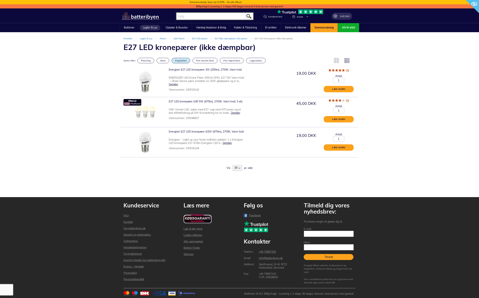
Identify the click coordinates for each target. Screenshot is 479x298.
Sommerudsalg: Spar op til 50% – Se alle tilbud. (216, 2)
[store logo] (140, 16)
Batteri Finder (192, 248)
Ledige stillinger (193, 235)
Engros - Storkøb (133, 266)
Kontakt (128, 222)
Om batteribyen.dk (134, 228)
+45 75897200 (267, 251)
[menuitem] (129, 27)
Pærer (163, 38)
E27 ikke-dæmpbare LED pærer (231, 38)
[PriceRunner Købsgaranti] (198, 219)
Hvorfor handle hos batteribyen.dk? (144, 260)
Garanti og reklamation (137, 234)
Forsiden (128, 38)
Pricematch (130, 273)
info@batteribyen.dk (271, 258)
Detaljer (173, 84)
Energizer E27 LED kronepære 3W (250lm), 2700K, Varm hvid (205, 69)
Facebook (255, 215)
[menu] (239, 27)
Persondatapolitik (133, 279)
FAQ (126, 215)
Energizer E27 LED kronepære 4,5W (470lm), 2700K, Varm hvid (206, 131)
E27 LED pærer (200, 38)
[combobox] (215, 16)
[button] (307, 16)
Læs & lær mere (193, 228)
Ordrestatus (130, 241)
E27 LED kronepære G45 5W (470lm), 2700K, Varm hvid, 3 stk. (206, 101)
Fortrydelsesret (132, 254)
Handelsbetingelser (135, 247)
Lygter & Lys (146, 38)
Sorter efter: (129, 60)
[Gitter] (336, 60)
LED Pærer (179, 38)
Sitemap (188, 254)
